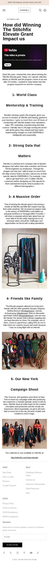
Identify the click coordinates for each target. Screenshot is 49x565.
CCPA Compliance (10, 512)
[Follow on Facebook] (4, 552)
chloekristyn (28, 311)
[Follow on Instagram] (17, 552)
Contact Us (30, 480)
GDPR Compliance (10, 517)
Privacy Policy (8, 503)
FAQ (28, 493)
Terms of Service (9, 508)
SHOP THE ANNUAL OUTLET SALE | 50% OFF (24, 2)
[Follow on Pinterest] (24, 552)
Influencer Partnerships (35, 484)
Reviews (6, 481)
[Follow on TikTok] (38, 552)
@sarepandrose (26, 315)
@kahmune (22, 313)
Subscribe (12, 545)
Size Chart (7, 472)
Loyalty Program (9, 485)
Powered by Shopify (30, 559)
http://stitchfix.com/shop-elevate (24, 457)
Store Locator (8, 477)
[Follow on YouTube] (31, 552)
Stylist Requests (32, 488)
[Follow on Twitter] (10, 552)
